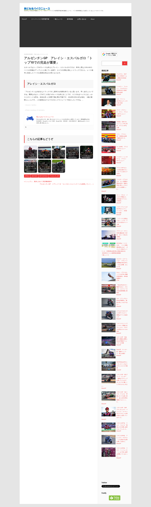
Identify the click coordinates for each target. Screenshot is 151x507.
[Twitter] (26, 127)
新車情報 (70, 19)
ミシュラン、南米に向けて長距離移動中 (38, 181)
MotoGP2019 (43, 176)
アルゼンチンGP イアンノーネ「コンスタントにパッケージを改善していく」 (66, 184)
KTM (117, 280)
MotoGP (24, 19)
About (92, 19)
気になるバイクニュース (41, 54)
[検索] (124, 63)
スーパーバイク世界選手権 (40, 19)
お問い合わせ (81, 19)
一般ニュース (58, 19)
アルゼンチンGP (54, 176)
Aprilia (27, 176)
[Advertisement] (75, 35)
